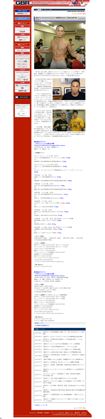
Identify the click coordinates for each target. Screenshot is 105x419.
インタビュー (22, 77)
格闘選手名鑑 (22, 91)
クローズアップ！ (22, 50)
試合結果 (22, 31)
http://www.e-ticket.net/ (46, 259)
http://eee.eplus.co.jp (57, 261)
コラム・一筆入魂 (22, 80)
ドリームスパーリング (22, 58)
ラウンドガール (22, 67)
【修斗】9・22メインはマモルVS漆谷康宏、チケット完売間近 (61, 344)
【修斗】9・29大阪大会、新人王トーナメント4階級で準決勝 (61, 362)
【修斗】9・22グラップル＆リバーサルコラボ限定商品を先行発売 (62, 336)
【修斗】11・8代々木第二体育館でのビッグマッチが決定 (60, 378)
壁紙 (22, 88)
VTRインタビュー (22, 64)
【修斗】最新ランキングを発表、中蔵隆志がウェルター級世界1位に (63, 359)
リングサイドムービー (22, 56)
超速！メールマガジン (22, 85)
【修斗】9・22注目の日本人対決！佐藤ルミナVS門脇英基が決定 (62, 352)
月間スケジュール (22, 37)
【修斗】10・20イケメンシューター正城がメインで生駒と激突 (61, 349)
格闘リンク (22, 40)
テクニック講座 (22, 61)
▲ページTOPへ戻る (80, 408)
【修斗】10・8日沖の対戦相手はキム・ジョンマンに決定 (60, 346)
